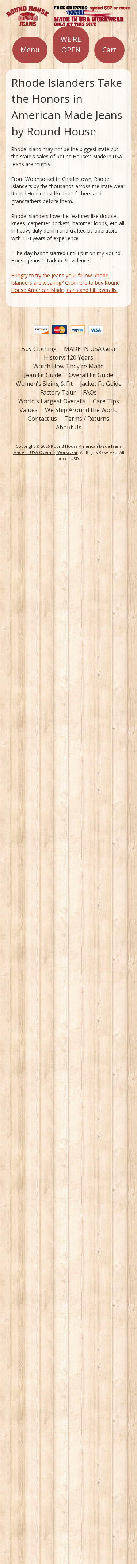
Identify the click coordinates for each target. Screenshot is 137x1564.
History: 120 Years (68, 357)
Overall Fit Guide (91, 375)
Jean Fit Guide (42, 375)
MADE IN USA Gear (90, 349)
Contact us (42, 419)
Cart (109, 50)
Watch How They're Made (68, 366)
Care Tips (106, 401)
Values (28, 410)
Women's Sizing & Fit (44, 384)
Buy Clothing (39, 349)
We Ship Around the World (81, 410)
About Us (68, 427)
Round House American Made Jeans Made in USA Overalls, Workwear (67, 449)
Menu (29, 50)
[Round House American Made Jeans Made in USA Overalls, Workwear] (68, 22)
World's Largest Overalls (51, 401)
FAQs (90, 392)
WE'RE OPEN (71, 44)
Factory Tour (58, 392)
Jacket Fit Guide (101, 384)
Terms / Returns (86, 419)
